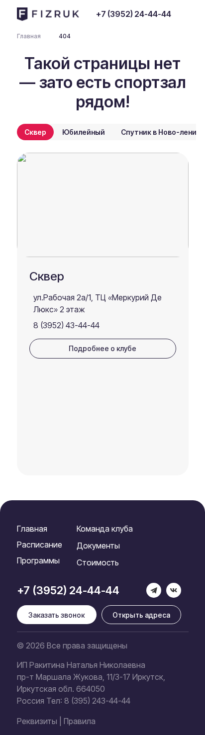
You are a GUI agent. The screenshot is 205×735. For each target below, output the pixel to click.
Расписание (39, 545)
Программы (38, 560)
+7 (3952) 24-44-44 (133, 14)
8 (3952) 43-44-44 (66, 325)
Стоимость (98, 562)
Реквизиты (37, 721)
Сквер (35, 132)
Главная (32, 529)
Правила (80, 721)
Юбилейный (83, 132)
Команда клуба (105, 529)
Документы (98, 546)
